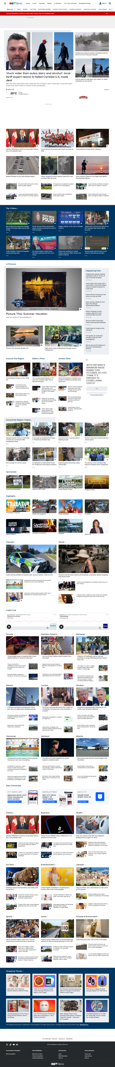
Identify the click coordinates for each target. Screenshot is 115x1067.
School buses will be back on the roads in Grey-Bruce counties (95, 252)
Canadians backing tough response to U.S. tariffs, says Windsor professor (91, 708)
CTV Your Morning (70, 3)
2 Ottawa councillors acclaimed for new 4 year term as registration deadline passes (21, 708)
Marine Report (102, 9)
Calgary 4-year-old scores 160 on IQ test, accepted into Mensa (98, 904)
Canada (42, 3)
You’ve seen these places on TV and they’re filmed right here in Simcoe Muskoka (43, 379)
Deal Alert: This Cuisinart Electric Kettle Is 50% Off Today (17, 990)
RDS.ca (87, 1058)
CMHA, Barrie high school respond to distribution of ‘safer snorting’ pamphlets (48, 411)
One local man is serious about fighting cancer (69, 439)
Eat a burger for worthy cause (16, 463)
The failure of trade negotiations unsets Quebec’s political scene (55, 759)
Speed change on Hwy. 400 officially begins (20, 176)
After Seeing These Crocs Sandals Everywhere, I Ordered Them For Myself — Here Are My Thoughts (70, 1016)
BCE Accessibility (10, 1054)
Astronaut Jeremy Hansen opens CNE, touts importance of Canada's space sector (37, 593)
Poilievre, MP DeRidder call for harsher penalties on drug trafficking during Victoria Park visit (92, 658)
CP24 (60, 1054)
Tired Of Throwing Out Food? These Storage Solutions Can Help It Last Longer (43, 990)
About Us (54, 1038)
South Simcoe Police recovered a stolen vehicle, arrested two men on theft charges (44, 228)
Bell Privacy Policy (37, 1054)
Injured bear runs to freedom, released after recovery (75, 409)
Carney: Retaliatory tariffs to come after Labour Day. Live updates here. (22, 836)
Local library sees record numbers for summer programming (22, 386)
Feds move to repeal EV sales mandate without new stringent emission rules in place (62, 958)
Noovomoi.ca (88, 1056)
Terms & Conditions (37, 1056)
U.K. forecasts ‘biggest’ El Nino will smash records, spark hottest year (98, 954)
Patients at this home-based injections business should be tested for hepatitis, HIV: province (98, 844)
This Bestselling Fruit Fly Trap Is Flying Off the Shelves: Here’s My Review (18, 1015)
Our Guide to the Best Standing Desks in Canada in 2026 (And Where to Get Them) (70, 990)
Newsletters (69, 1038)
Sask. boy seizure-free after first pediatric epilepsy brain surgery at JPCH (90, 836)
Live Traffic (33, 9)
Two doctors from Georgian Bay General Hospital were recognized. (96, 463)
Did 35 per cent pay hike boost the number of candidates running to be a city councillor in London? (57, 709)
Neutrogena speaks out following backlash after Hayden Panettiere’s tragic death (63, 906)
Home (28, 3)
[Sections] (5, 3)
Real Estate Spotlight (44, 9)
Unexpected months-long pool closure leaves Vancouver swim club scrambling (37, 581)
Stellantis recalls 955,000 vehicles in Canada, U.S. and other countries (63, 948)
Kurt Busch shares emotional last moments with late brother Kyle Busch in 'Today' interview (28, 958)
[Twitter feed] (7, 1044)
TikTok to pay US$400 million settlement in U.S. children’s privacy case (56, 836)
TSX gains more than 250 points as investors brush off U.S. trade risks (62, 844)
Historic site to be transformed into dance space (96, 439)
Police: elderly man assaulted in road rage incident (62, 195)
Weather (25, 9)
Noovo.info (88, 1054)
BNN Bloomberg (63, 1056)
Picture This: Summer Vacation (26, 313)
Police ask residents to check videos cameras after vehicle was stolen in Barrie (70, 253)
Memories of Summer (90, 9)
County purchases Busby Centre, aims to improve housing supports (28, 195)
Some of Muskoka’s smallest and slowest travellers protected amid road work (70, 379)
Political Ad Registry (37, 1058)
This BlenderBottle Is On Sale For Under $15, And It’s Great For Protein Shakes (96, 1015)
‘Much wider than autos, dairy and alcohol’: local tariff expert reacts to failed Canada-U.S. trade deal (38, 77)
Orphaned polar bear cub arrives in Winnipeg (91, 939)
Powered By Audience (96, 395)
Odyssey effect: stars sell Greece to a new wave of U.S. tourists (92, 888)
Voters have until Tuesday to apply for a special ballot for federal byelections (28, 844)
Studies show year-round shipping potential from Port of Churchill (28, 905)
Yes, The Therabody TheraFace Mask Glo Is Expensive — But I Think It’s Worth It (44, 1015)
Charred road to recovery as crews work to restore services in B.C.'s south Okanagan (98, 946)
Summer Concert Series (60, 9)
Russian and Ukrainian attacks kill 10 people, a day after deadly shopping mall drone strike (83, 575)
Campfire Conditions (75, 9)
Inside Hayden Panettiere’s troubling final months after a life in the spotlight (55, 888)
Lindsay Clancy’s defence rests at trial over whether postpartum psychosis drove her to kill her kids (92, 595)
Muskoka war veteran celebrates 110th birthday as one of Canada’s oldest (49, 401)
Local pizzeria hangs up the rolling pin (88, 149)
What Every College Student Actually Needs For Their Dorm (96, 990)
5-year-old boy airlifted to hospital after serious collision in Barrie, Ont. (29, 575)
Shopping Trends (85, 3)
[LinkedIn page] (17, 1044)
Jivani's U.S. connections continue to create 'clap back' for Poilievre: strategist (28, 854)
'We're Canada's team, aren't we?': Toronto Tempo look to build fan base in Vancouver (20, 940)
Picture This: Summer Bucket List (17, 348)
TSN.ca (61, 1058)
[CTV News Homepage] (15, 3)
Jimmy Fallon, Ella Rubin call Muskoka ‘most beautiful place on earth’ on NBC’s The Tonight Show (49, 390)
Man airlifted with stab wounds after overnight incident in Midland (98, 195)
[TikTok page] (10, 1044)
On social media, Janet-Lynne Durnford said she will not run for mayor (43, 253)
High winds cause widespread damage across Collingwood (60, 349)
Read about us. (84, 1024)
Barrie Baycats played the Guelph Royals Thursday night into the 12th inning (17, 228)
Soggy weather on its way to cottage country (71, 227)
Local (34, 3)
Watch (49, 3)
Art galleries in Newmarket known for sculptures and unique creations (44, 463)
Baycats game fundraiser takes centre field (69, 463)
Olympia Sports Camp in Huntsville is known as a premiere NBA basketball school (17, 439)
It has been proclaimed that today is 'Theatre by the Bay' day (43, 439)
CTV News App (46, 1038)
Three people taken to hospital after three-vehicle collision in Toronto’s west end (21, 657)
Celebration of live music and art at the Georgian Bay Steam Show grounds (96, 228)
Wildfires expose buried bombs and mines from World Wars (22, 888)
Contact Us (62, 1038)
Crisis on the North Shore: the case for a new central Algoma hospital (97, 853)
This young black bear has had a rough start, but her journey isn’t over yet (74, 399)
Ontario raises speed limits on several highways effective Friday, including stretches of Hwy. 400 (57, 940)
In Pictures (57, 3)
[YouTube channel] (14, 1044)
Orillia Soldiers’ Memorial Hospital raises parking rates (17, 252)
